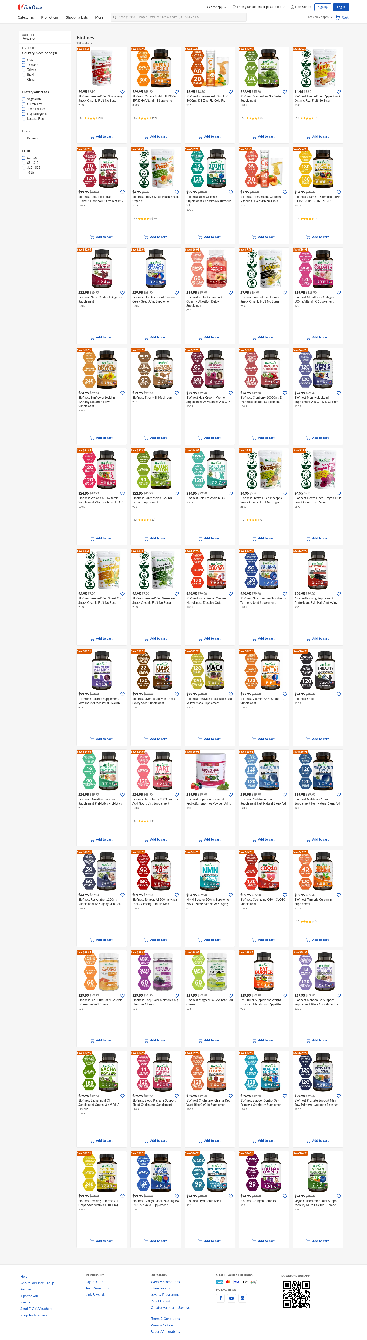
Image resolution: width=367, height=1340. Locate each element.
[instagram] (242, 1301)
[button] (330, 18)
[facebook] (220, 1301)
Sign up (323, 7)
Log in (341, 7)
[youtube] (231, 1301)
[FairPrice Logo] (30, 7)
